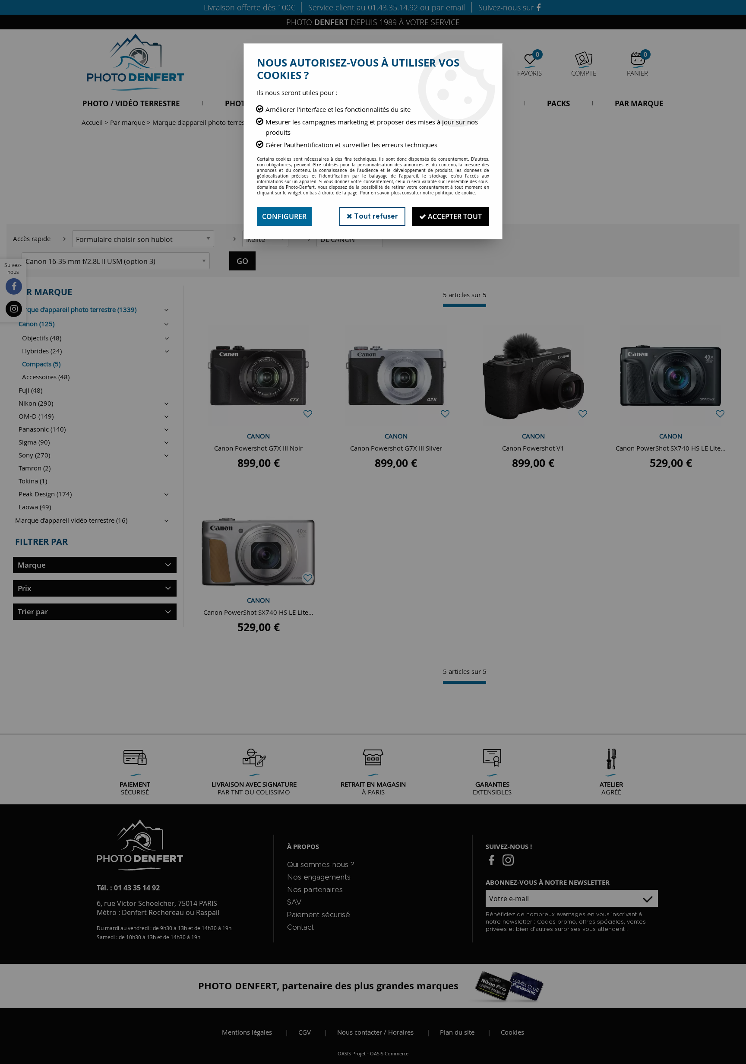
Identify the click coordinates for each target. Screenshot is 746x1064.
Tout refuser (375, 216)
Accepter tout (454, 216)
